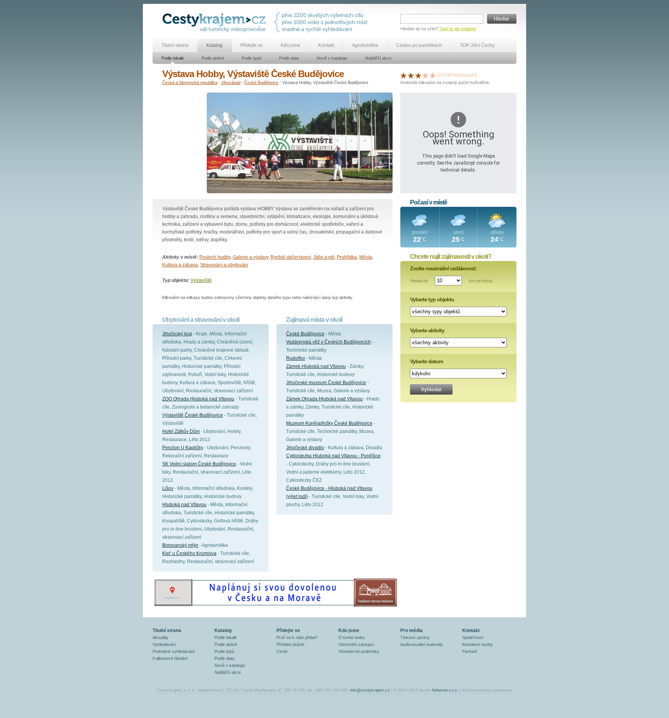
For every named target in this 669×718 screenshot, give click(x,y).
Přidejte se (251, 45)
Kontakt (326, 45)
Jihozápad (230, 82)
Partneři (469, 651)
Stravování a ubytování (224, 265)
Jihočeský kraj (177, 334)
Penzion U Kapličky (182, 447)
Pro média (411, 630)
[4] (425, 75)
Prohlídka (347, 257)
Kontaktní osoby (477, 644)
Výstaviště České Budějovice (192, 415)
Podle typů (251, 58)
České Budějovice (261, 82)
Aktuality (160, 637)
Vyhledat (431, 389)
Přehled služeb (290, 644)
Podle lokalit (172, 58)
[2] (411, 75)
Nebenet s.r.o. (445, 690)
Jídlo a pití (323, 257)
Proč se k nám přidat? (297, 637)
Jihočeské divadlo (305, 447)
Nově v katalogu (332, 58)
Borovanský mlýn (180, 545)
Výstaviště (201, 280)
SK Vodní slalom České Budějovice (199, 464)
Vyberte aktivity (427, 330)
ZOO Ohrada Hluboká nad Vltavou (198, 399)
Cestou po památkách (419, 45)
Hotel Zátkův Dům (181, 431)
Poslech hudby (214, 257)
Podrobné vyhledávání (174, 651)
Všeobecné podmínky (358, 651)
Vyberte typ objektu (432, 299)
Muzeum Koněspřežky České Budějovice (329, 423)
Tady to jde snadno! (457, 28)
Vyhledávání (164, 644)
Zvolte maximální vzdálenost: (443, 268)
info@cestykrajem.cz (370, 690)
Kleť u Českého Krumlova (189, 553)
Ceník (282, 651)
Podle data (289, 58)
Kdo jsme (290, 45)
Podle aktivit (212, 58)
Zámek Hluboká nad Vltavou (316, 366)
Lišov (167, 488)
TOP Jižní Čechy (477, 45)
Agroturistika (365, 45)
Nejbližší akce (378, 58)
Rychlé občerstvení (291, 257)
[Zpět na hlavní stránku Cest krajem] (215, 22)
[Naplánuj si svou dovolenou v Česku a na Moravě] (275, 606)
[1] (403, 75)
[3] (418, 75)
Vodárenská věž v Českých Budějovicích (328, 342)
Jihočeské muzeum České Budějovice (326, 382)
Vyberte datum (426, 361)
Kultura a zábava (180, 265)
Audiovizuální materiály (421, 644)
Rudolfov (295, 358)
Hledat (501, 19)
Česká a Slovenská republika (189, 82)
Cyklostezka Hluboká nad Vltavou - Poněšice (333, 456)
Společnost (472, 637)
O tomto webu (351, 637)
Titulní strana (175, 45)
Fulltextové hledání (170, 658)
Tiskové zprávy (415, 637)
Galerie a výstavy (250, 257)
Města (365, 257)
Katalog (214, 45)
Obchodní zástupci (356, 644)
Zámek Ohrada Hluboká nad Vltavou (324, 399)
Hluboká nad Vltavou (184, 504)
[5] (433, 75)
